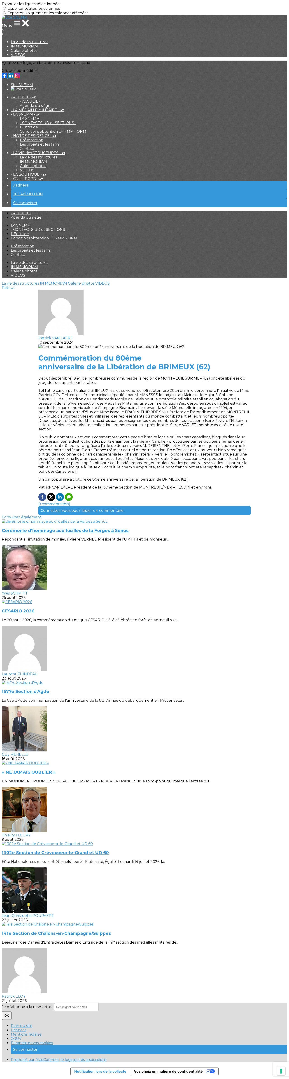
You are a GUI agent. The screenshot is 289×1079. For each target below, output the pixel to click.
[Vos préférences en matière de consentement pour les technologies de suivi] (281, 1071)
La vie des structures (29, 42)
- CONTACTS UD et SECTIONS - (48, 123)
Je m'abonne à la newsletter (28, 1007)
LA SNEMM (30, 118)
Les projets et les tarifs (40, 144)
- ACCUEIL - (30, 101)
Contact (27, 148)
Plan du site (21, 1026)
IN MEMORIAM (24, 46)
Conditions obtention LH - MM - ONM (53, 131)
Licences (18, 1030)
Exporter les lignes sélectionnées (31, 4)
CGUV (16, 1039)
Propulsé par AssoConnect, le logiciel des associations (58, 1060)
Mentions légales (26, 1034)
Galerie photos (24, 50)
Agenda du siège (35, 106)
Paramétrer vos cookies (32, 1043)
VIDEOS (18, 55)
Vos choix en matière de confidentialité (168, 1071)
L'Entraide (29, 127)
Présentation (31, 140)
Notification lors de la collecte (100, 1071)
